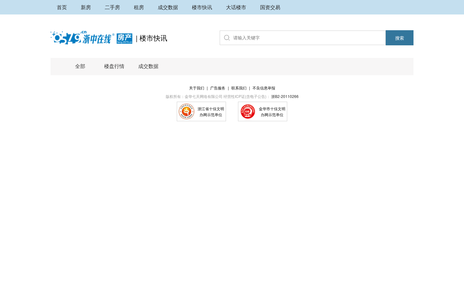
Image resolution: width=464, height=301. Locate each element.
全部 (80, 66)
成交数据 (148, 66)
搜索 (399, 38)
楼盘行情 (114, 66)
